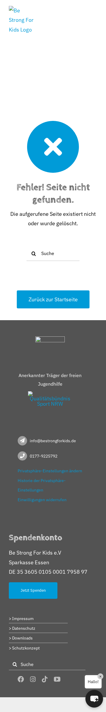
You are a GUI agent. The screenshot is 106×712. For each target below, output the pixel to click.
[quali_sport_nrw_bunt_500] (50, 393)
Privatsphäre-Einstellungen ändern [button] (50, 470)
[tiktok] (45, 679)
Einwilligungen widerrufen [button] (42, 499)
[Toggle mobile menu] (94, 9)
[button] (94, 699)
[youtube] (57, 679)
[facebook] (21, 679)
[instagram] (33, 679)
